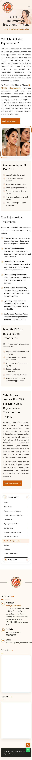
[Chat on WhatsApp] (28, 750)
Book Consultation (9, 121)
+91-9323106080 (13, 632)
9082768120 (11, 635)
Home (5, 29)
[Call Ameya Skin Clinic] (28, 745)
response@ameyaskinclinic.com (19, 643)
